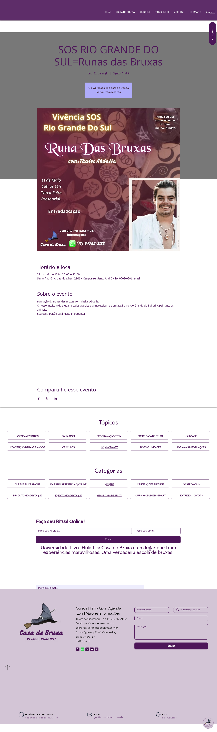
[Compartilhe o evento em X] (47, 398)
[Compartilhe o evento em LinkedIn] (55, 398)
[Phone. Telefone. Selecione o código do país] (178, 610)
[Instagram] (87, 649)
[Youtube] (92, 649)
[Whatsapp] (82, 649)
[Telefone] (78, 649)
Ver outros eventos (108, 92)
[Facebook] (96, 649)
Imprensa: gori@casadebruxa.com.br (97, 628)
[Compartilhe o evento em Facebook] (38, 398)
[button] (212, 12)
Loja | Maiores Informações (98, 614)
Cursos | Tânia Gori (91, 609)
